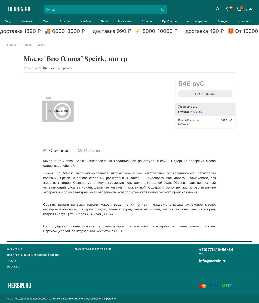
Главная (12, 44)
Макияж (27, 21)
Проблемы (169, 21)
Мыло (41, 44)
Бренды (222, 21)
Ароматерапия (197, 21)
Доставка (13, 266)
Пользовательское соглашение (92, 248)
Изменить (196, 111)
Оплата (11, 260)
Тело (46, 21)
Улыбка (86, 21)
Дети (104, 21)
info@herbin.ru (212, 261)
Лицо (7, 21)
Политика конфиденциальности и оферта (33, 254)
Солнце (146, 21)
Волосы (65, 21)
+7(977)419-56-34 (216, 249)
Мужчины (124, 21)
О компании (14, 248)
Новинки (244, 21)
